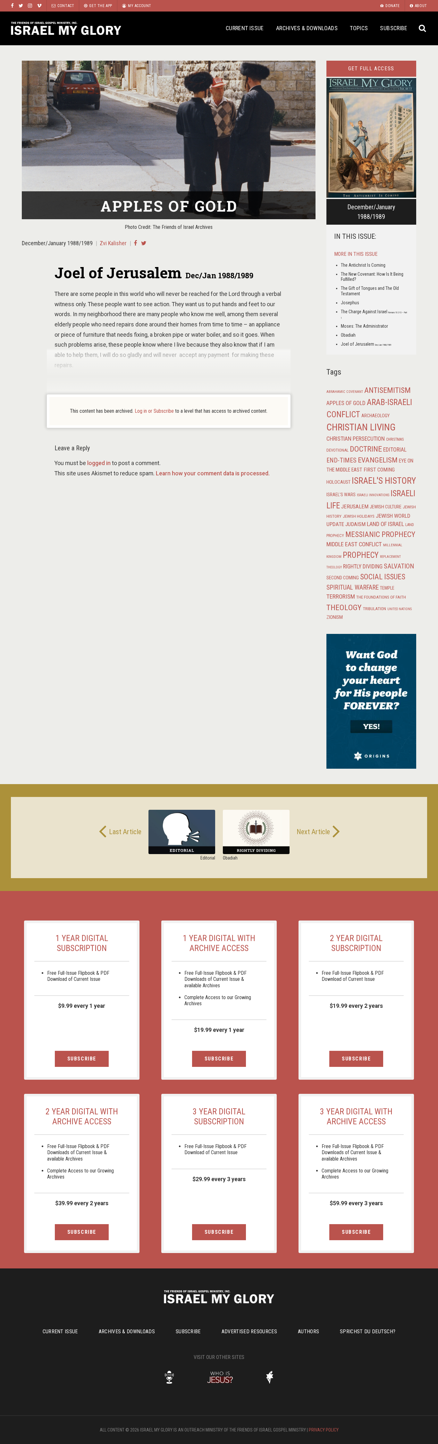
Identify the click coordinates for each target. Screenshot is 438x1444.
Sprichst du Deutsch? (367, 1331)
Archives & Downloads (307, 28)
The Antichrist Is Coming (363, 265)
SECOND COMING (342, 578)
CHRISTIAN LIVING (361, 427)
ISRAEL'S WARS (341, 494)
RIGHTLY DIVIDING (363, 566)
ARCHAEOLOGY (375, 416)
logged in (99, 463)
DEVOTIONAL (337, 450)
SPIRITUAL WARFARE (352, 587)
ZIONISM (334, 617)
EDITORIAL (395, 449)
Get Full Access (371, 68)
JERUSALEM (354, 506)
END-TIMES (341, 460)
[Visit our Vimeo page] (39, 5)
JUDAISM (355, 524)
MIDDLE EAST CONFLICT (354, 544)
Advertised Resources (249, 1331)
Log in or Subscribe (154, 411)
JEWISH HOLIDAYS (359, 516)
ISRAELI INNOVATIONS (373, 495)
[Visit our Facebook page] (12, 5)
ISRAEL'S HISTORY (384, 480)
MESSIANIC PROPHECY (380, 534)
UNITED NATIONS (399, 609)
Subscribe (393, 28)
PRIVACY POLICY (324, 1429)
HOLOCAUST (338, 482)
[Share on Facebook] (135, 243)
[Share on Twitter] (144, 243)
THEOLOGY (344, 607)
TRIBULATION (374, 608)
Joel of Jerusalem (366, 344)
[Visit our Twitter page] (21, 5)
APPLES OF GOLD (346, 403)
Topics (359, 28)
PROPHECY (361, 555)
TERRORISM (340, 596)
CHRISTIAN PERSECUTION (355, 438)
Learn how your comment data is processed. (213, 473)
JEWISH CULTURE (385, 507)
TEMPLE (387, 588)
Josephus (350, 302)
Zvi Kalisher (113, 243)
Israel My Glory (66, 28)
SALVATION (399, 566)
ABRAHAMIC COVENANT (344, 392)
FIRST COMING (379, 470)
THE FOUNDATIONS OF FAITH (381, 597)
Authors (308, 1331)
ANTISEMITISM (387, 390)
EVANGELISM (378, 460)
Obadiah (348, 335)
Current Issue (245, 28)
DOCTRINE (366, 449)
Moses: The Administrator (364, 326)
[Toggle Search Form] (422, 28)
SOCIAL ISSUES (382, 576)
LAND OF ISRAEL (385, 524)
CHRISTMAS (395, 439)
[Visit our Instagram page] (30, 5)
